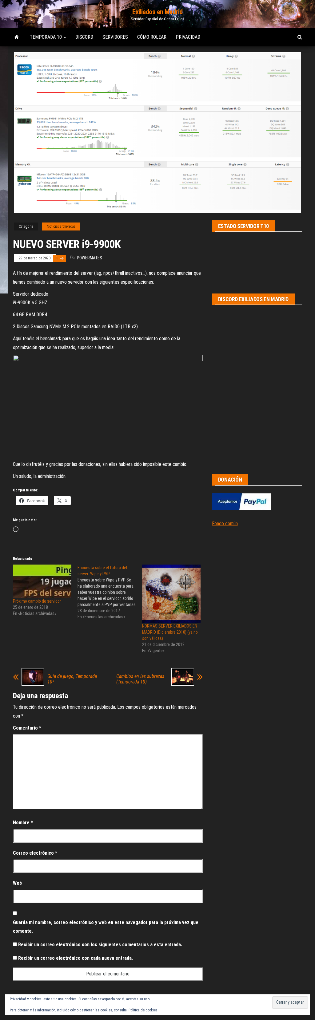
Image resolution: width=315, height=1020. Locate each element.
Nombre (23, 822)
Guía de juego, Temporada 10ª (72, 679)
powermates (89, 257)
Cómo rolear (151, 37)
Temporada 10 (46, 37)
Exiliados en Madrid (157, 12)
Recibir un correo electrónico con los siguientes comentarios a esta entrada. (100, 944)
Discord (84, 37)
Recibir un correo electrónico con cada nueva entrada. (75, 958)
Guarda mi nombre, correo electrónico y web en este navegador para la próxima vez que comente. (105, 927)
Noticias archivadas (61, 226)
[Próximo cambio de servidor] (42, 581)
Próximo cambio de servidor (37, 601)
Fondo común (225, 523)
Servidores (115, 37)
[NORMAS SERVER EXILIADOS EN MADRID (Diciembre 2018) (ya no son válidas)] (171, 594)
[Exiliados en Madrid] (16, 37)
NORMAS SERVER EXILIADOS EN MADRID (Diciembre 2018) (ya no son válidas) (170, 632)
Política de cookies (143, 1010)
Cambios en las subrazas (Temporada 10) (140, 679)
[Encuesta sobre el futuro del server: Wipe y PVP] (110, 592)
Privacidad (188, 37)
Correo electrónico (35, 853)
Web (17, 883)
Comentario (27, 728)
